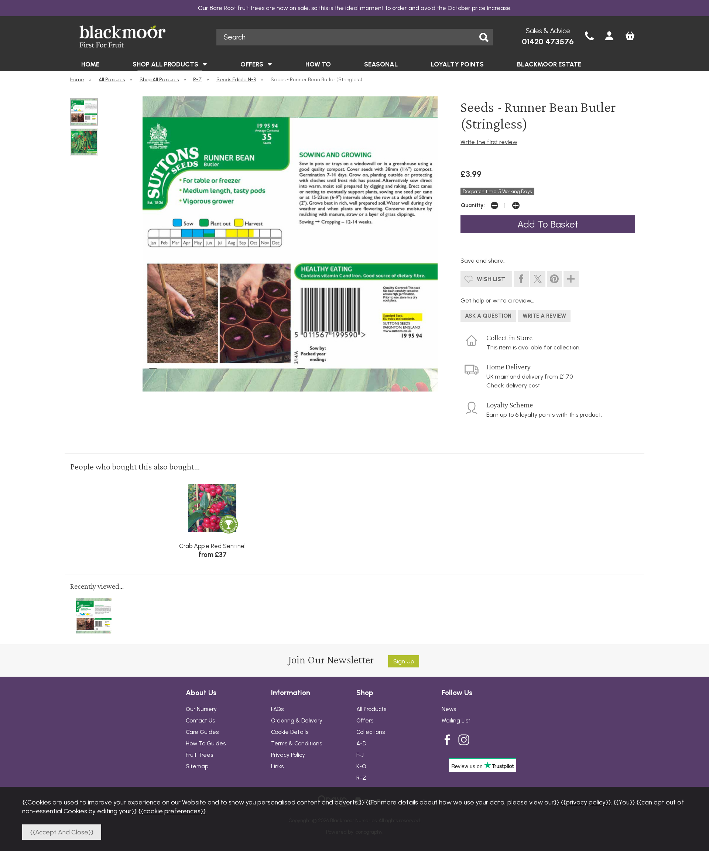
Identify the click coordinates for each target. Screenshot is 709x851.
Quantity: (473, 205)
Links (277, 766)
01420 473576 (548, 42)
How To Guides (206, 743)
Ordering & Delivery (296, 720)
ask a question (488, 315)
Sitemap (197, 766)
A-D (361, 743)
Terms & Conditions (296, 743)
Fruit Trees (199, 755)
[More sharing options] (571, 279)
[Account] (609, 36)
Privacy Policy (288, 755)
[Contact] (589, 36)
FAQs (277, 709)
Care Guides (202, 732)
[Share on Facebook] (521, 279)
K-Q (361, 766)
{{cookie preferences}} (172, 811)
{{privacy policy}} (586, 802)
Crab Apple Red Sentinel (212, 546)
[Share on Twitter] (537, 279)
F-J (360, 755)
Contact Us (200, 720)
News (449, 709)
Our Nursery (201, 709)
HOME (90, 64)
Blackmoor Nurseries (137, 36)
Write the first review (488, 142)
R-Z (361, 778)
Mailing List (456, 720)
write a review (544, 315)
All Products (371, 709)
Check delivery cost (513, 385)
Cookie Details (289, 732)
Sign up (403, 661)
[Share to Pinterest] (554, 279)
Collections (370, 732)
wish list (491, 279)
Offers (364, 720)
